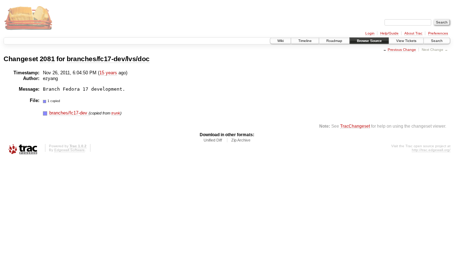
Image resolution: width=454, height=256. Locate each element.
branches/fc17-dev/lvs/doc (108, 59)
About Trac (413, 33)
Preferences (438, 33)
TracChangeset (355, 126)
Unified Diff (213, 140)
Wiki (280, 41)
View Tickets (406, 41)
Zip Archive (240, 140)
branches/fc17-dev (69, 113)
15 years (108, 72)
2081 (47, 59)
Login (370, 33)
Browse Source (369, 41)
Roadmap (334, 41)
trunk (115, 113)
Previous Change (402, 50)
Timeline (305, 41)
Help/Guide (389, 33)
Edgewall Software (69, 150)
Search (437, 41)
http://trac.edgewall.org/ (431, 150)
